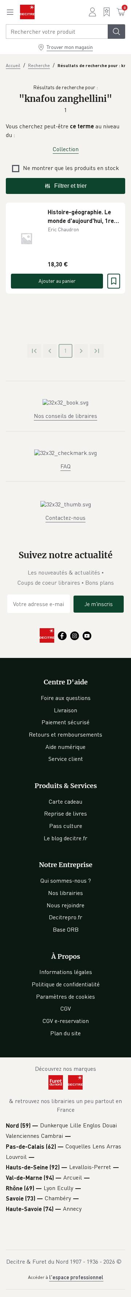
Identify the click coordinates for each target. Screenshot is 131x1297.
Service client (65, 758)
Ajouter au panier (57, 281)
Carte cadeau (65, 801)
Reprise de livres (65, 813)
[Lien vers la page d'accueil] (27, 12)
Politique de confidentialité (66, 984)
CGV (65, 1008)
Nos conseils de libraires (65, 415)
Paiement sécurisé (65, 722)
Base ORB (66, 929)
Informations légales (65, 971)
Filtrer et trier (70, 186)
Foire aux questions (66, 697)
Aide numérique (65, 746)
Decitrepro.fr (65, 917)
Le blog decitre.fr (65, 838)
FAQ (65, 466)
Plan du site (65, 1033)
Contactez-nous (65, 517)
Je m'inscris (98, 604)
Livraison (65, 710)
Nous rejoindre (65, 905)
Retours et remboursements (65, 734)
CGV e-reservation (66, 1020)
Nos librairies (65, 892)
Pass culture (65, 825)
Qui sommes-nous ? (65, 880)
